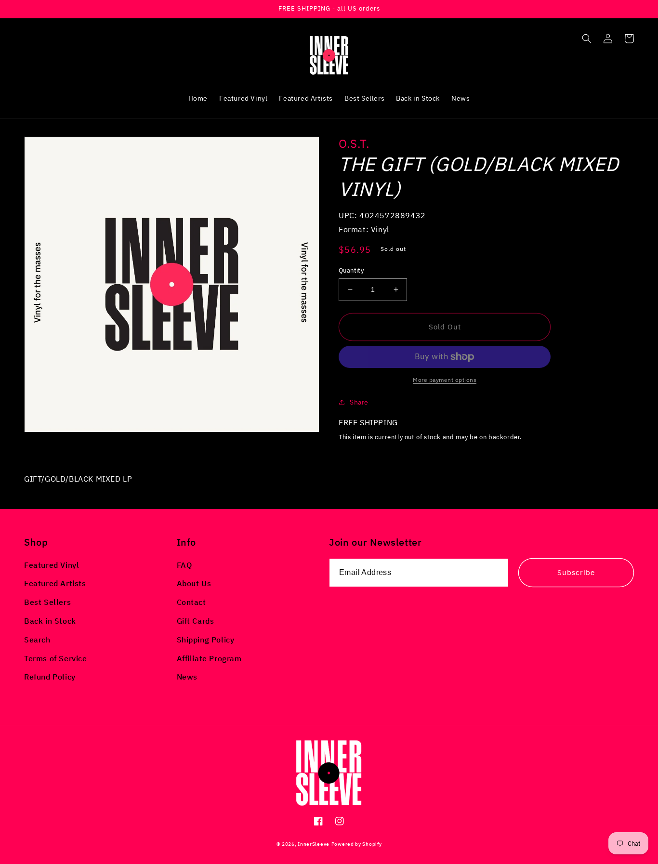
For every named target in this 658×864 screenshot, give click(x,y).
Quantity (351, 270)
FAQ (184, 565)
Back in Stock (50, 621)
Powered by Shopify (356, 844)
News (187, 676)
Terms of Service (55, 658)
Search (37, 639)
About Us (194, 583)
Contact (191, 602)
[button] (586, 38)
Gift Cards (195, 621)
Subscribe (576, 572)
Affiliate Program (209, 658)
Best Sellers (47, 602)
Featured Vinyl (51, 565)
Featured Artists (55, 583)
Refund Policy (50, 676)
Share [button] (359, 402)
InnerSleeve (313, 844)
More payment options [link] (444, 379)
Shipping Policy (206, 639)
